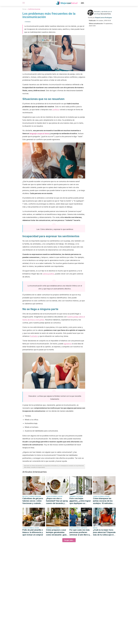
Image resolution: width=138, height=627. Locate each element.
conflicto (55, 110)
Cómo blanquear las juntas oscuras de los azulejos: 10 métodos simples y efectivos (103, 500)
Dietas (95, 528)
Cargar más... (69, 540)
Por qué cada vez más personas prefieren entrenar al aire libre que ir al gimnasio (80, 532)
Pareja (24, 9)
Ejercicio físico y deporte (78, 528)
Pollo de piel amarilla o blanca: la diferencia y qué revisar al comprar (32, 532)
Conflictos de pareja (34, 9)
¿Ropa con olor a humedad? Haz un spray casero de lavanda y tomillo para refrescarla (57, 500)
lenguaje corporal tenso (39, 133)
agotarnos (68, 344)
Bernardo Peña (106, 14)
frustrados (34, 336)
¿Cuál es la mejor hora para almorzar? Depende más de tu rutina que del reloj (104, 532)
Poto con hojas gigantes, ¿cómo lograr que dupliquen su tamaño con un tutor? (80, 500)
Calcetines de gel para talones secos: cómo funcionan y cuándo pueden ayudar (32, 500)
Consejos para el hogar (54, 496)
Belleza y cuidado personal (31, 496)
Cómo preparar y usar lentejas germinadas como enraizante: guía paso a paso (56, 532)
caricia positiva (48, 274)
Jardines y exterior (76, 496)
